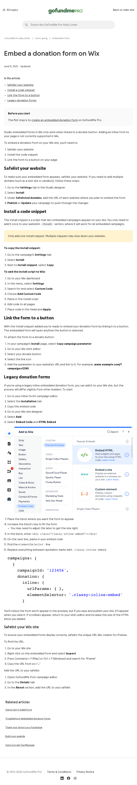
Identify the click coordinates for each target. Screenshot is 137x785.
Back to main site (123, 10)
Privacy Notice (85, 772)
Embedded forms (61, 38)
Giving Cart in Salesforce (18, 710)
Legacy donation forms (21, 100)
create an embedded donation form (55, 120)
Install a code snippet (21, 90)
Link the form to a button (23, 95)
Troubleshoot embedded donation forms (27, 719)
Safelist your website (20, 85)
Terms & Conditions (59, 772)
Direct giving (41, 38)
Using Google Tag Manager (20, 745)
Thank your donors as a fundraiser (23, 727)
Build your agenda (15, 736)
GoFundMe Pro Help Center (17, 38)
